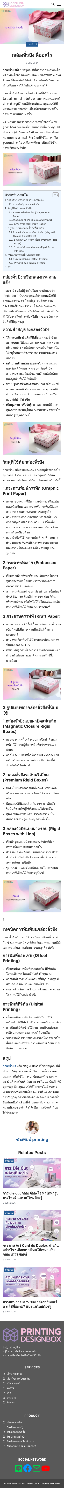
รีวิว (9, 1392)
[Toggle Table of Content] (54, 195)
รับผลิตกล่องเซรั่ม (16, 1431)
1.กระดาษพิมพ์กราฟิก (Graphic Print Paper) (31, 214)
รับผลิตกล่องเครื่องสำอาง (20, 1441)
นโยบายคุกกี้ (13, 1383)
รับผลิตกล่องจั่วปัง (16, 1436)
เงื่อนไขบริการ (14, 1373)
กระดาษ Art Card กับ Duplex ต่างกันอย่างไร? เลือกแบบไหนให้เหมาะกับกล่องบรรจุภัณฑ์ (31, 1250)
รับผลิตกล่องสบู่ (15, 1427)
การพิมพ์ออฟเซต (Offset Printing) (30, 259)
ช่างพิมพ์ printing (32, 1139)
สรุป (10, 267)
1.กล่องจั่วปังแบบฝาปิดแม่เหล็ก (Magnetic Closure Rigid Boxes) (34, 234)
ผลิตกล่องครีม (14, 1422)
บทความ (11, 1397)
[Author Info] (32, 1133)
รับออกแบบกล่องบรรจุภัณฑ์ (21, 1446)
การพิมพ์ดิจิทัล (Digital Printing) (29, 263)
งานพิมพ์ (32, 44)
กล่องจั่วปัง (9, 1066)
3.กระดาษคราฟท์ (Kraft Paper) (29, 223)
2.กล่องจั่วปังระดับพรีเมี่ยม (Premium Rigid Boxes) (35, 241)
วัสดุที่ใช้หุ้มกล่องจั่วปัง (19, 208)
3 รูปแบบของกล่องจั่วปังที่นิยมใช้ (26, 228)
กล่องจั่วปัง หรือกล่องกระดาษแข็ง (25, 200)
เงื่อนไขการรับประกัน (18, 1378)
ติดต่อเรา (12, 1402)
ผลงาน (10, 1388)
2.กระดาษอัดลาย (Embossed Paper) (32, 220)
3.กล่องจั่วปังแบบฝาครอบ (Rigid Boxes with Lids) (34, 249)
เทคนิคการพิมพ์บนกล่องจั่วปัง (24, 254)
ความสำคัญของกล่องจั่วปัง (25, 204)
